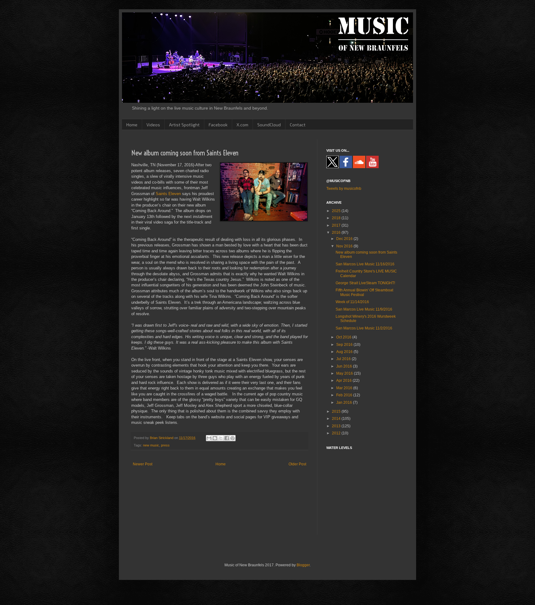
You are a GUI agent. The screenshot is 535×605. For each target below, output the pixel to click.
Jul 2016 (344, 359)
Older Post (297, 464)
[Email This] (209, 438)
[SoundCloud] (359, 167)
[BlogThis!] (215, 438)
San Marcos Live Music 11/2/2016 (364, 328)
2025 (336, 211)
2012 (336, 433)
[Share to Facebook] (227, 438)
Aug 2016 (345, 352)
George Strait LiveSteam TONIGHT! (365, 283)
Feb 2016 (344, 395)
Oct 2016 (344, 337)
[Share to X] (221, 438)
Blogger (303, 565)
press (165, 445)
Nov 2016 (345, 246)
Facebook (218, 124)
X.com (242, 124)
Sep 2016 (345, 344)
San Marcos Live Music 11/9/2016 (364, 309)
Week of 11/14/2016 (352, 302)
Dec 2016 (345, 239)
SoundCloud (269, 124)
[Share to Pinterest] (232, 438)
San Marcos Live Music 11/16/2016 (365, 264)
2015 (336, 411)
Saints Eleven (168, 193)
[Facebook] (346, 167)
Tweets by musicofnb (343, 188)
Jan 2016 (344, 402)
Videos (153, 124)
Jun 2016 (344, 366)
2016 (336, 232)
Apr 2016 (344, 380)
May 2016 (345, 373)
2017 (336, 225)
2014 (336, 418)
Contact (298, 124)
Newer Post (142, 464)
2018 (336, 218)
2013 (336, 426)
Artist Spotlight (184, 124)
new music (151, 445)
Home (131, 124)
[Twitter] (332, 167)
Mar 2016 (344, 388)
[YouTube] (372, 167)
